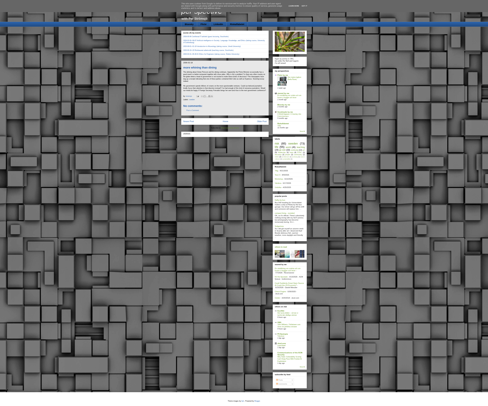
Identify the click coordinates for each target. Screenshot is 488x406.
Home (225, 121)
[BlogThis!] (204, 96)
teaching (301, 147)
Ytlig (279, 126)
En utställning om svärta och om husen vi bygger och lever (288, 269)
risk (277, 143)
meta (291, 152)
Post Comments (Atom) (230, 128)
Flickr (204, 24)
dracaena (278, 155)
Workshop (279, 179)
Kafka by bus (280, 200)
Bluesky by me (283, 105)
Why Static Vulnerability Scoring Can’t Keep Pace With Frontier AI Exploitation (289, 359)
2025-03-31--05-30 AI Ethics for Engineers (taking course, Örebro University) (211, 54)
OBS (279, 322)
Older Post (262, 121)
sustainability (286, 159)
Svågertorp (279, 226)
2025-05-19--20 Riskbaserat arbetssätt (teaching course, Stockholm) (208, 50)
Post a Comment (192, 110)
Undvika (278, 187)
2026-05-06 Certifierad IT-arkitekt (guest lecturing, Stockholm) (205, 36)
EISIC (299, 152)
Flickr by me (282, 75)
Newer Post (188, 121)
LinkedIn (218, 24)
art (304, 150)
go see (282, 150)
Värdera (278, 183)
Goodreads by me (285, 112)
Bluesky (189, 24)
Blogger (257, 401)
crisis (277, 157)
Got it (304, 6)
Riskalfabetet (237, 24)
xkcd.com (281, 343)
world (288, 147)
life (276, 147)
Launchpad (281, 345)
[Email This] (202, 96)
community (298, 155)
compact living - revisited (285, 213)
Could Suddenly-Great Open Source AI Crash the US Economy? (289, 284)
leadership (282, 152)
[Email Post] (197, 96)
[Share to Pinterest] (212, 96)
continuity (294, 150)
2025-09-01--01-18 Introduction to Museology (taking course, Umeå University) (212, 46)
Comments (282, 384)
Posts (280, 380)
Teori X (277, 175)
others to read (281, 247)
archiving (295, 157)
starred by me (283, 93)
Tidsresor (280, 336)
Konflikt (280, 311)
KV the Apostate (281, 277)
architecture (285, 157)
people (287, 155)
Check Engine (280, 291)
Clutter (277, 298)
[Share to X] (207, 96)
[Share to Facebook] (209, 96)
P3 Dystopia (282, 334)
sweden (192, 100)
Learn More (293, 6)
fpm (242, 401)
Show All (302, 131)
